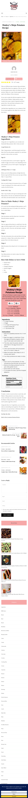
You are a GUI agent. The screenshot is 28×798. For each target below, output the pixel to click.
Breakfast (3, 626)
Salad (2, 748)
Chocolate (3, 654)
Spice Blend (3, 767)
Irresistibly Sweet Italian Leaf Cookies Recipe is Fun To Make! (14, 553)
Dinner (2, 681)
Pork (2, 740)
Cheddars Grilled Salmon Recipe (8, 461)
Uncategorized (4, 783)
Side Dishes (8, 449)
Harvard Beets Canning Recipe (8, 450)
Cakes (2, 638)
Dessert (2, 673)
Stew (2, 775)
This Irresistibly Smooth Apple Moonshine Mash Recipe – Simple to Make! (13, 595)
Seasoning (3, 756)
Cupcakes (3, 669)
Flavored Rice (4, 701)
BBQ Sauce (3, 610)
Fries (2, 705)
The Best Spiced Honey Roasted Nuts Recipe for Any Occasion (12, 539)
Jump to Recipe (10, 78)
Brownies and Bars (5, 630)
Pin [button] (18, 303)
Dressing (3, 689)
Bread (2, 622)
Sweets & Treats (4, 779)
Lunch (2, 708)
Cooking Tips (4, 661)
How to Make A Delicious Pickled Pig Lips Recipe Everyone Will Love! (13, 581)
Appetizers (22, 21)
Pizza (2, 736)
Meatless (3, 720)
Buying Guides (4, 634)
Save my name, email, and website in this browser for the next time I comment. (14, 510)
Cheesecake (3, 646)
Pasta (2, 728)
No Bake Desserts (5, 724)
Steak (2, 771)
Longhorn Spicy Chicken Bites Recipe (9, 471)
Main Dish (3, 459)
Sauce (2, 752)
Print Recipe (19, 78)
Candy (2, 642)
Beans (2, 614)
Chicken (3, 650)
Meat (2, 716)
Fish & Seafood (4, 697)
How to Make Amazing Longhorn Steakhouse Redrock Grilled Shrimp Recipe (14, 566)
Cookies (3, 658)
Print (11, 303)
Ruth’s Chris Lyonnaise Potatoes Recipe (10, 417)
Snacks (2, 763)
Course (17, 21)
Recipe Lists (3, 744)
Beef (2, 618)
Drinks (2, 693)
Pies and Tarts (4, 732)
